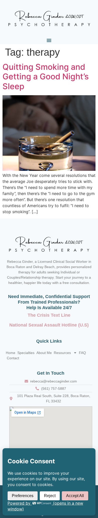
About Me (44, 353)
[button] (49, 40)
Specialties (25, 353)
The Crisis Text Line (49, 315)
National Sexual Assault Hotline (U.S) (49, 325)
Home (10, 353)
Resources (62, 353)
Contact (13, 358)
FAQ (82, 353)
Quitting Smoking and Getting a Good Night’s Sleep (46, 76)
